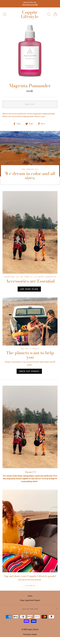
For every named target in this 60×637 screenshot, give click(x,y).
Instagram (30, 586)
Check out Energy (29, 371)
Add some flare (29, 289)
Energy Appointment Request (30, 600)
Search (30, 596)
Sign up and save (30, 609)
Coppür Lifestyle (29, 14)
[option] (30, 3)
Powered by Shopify (30, 634)
